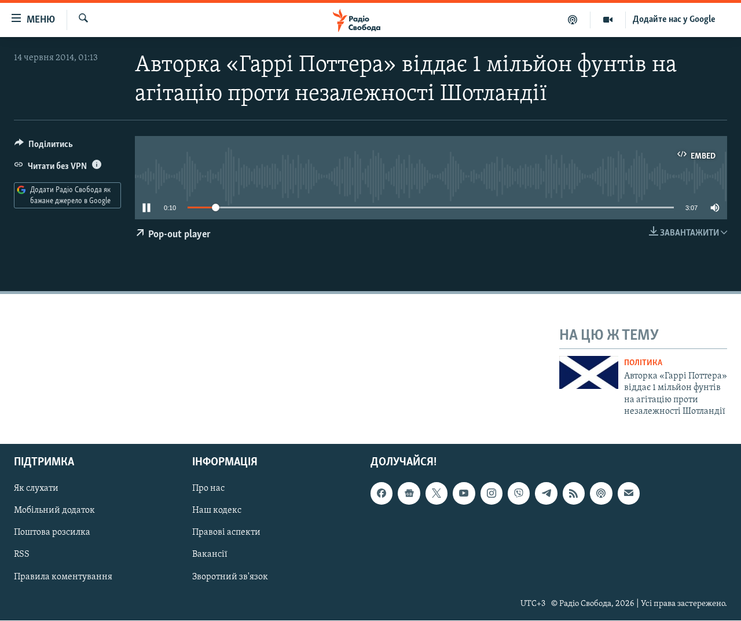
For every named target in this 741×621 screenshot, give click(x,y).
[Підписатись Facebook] (381, 494)
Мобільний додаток (54, 511)
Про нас (208, 489)
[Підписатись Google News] (409, 494)
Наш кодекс (216, 511)
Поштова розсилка (52, 533)
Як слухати (36, 489)
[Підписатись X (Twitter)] (436, 494)
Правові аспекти (226, 533)
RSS (22, 555)
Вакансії (210, 555)
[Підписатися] (629, 494)
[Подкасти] (572, 20)
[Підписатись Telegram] (546, 494)
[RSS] (574, 494)
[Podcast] (601, 494)
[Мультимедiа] (608, 20)
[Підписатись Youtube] (464, 494)
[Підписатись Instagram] (491, 494)
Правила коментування (63, 577)
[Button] (43, 147)
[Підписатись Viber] (519, 494)
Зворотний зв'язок (230, 577)
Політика (643, 363)
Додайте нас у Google (674, 19)
